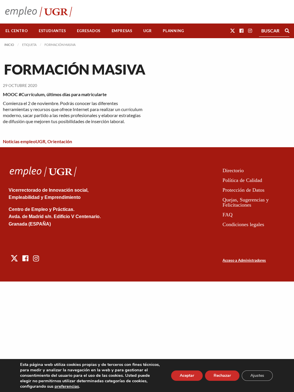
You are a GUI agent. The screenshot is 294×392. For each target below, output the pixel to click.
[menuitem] (16, 31)
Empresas (122, 30)
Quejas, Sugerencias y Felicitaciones (246, 202)
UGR (147, 30)
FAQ (228, 215)
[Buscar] (287, 30)
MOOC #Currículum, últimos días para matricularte (55, 94)
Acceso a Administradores (244, 260)
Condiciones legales (243, 224)
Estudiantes (52, 30)
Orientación (59, 141)
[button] (232, 30)
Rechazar (222, 375)
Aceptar (187, 375)
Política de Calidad (242, 180)
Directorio (233, 170)
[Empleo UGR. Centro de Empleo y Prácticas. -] (38, 12)
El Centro (16, 30)
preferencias (67, 386)
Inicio (9, 44)
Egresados (88, 30)
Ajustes (257, 375)
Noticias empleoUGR (24, 141)
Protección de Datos (243, 190)
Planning (173, 30)
